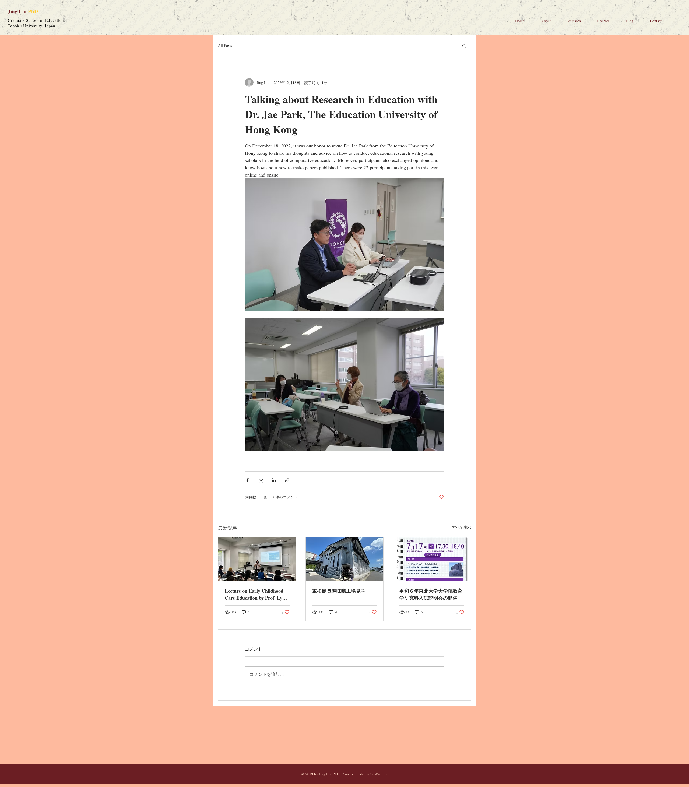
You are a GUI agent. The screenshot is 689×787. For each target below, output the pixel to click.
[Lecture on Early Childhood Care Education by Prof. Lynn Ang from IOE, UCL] (257, 559)
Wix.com (381, 774)
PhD (33, 11)
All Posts (225, 45)
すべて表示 (461, 527)
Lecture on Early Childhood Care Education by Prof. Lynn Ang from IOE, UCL (256, 594)
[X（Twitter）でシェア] (260, 480)
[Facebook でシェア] (247, 480)
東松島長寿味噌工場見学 (338, 590)
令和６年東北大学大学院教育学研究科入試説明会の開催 (430, 594)
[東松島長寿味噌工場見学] (345, 559)
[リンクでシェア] (287, 480)
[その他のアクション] (441, 82)
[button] (464, 45)
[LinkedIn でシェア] (273, 480)
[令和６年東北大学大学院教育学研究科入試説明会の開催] (432, 559)
